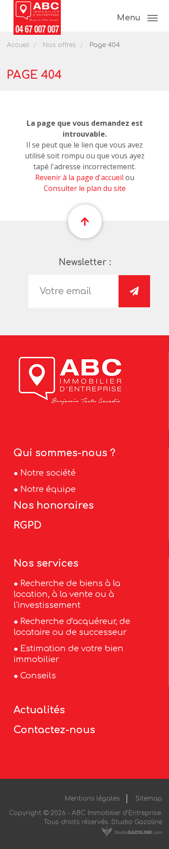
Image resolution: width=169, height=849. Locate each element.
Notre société (48, 472)
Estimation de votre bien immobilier (68, 654)
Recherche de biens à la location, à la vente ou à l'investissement (67, 594)
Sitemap (149, 798)
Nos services (46, 563)
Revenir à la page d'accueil (79, 177)
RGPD (27, 525)
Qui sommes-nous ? (64, 453)
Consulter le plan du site (85, 188)
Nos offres (59, 45)
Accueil (18, 45)
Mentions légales (92, 798)
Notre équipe (48, 489)
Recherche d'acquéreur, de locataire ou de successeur (72, 627)
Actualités (39, 710)
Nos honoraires (54, 505)
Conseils (38, 675)
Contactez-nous (54, 730)
